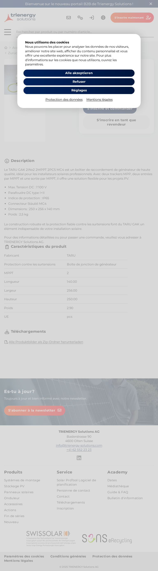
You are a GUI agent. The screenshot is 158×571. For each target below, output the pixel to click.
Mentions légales (99, 99)
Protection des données (63, 99)
